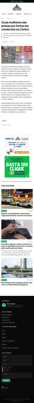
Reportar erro (7, 369)
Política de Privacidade (8, 322)
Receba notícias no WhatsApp (10, 348)
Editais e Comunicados (8, 341)
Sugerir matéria (7, 367)
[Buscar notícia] (30, 13)
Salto (4, 14)
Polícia (8, 18)
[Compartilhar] (3, 128)
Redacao (5, 41)
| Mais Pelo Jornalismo (17, 1)
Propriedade (5, 317)
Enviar (6, 380)
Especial (4, 344)
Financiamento (6, 320)
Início (3, 18)
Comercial (6, 371)
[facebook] (7, 392)
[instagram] (3, 392)
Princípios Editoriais (7, 315)
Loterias (4, 337)
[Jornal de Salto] (17, 7)
